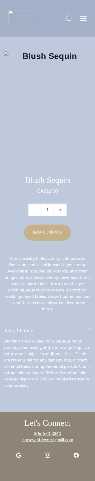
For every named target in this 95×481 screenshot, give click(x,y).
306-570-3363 (47, 434)
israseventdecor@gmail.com (47, 440)
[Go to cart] (68, 18)
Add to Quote (47, 232)
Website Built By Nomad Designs (47, 471)
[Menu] (83, 18)
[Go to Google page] (18, 455)
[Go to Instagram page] (47, 455)
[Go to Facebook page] (76, 455)
